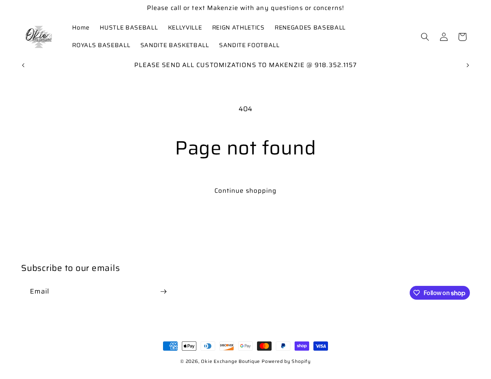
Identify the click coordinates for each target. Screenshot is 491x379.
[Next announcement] (468, 65)
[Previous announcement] (23, 65)
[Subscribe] (163, 292)
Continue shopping (245, 190)
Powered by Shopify (286, 361)
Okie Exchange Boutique (231, 361)
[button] (425, 37)
